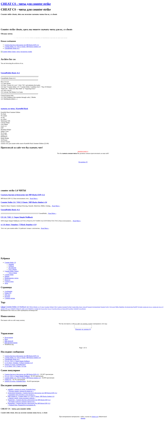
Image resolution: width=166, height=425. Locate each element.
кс (9, 308)
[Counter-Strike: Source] (3, 105)
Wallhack (31, 37)
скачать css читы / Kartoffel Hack (14, 109)
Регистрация (9, 337)
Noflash (54, 37)
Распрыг (7, 296)
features (7, 276)
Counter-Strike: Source (46, 37)
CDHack (11, 266)
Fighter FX (8, 293)
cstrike (22, 308)
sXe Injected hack (96, 307)
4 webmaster (8, 291)
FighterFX (13, 308)
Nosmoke (103, 307)
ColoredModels (82, 308)
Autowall (85, 307)
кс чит (26, 308)
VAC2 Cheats (65, 37)
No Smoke (140, 307)
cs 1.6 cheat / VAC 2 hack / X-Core (15, 366)
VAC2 (56, 37)
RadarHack (121, 307)
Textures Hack (44, 308)
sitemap (83, 418)
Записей (9, 341)
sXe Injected (12, 267)
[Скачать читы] (10, 105)
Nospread (89, 307)
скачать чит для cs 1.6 (158, 307)
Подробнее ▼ (83, 162)
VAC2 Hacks (27, 37)
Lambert (59, 37)
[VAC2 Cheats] (6, 105)
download (64, 307)
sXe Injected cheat (129, 307)
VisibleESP (76, 308)
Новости (7, 280)
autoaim (37, 308)
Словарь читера (10, 298)
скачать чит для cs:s (147, 307)
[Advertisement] (83, 53)
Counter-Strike (37, 37)
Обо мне (7, 295)
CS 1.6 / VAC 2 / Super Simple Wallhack (17, 217)
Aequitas (11, 264)
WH (6, 308)
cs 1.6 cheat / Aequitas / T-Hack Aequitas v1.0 (18, 225)
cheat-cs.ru (95, 416)
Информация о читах (11, 278)
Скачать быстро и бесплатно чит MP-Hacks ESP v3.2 (22, 45)
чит (34, 37)
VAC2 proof (112, 307)
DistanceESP (65, 308)
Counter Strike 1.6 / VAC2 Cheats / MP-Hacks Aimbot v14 (23, 46)
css (8, 308)
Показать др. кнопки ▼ (83, 329)
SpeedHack (70, 308)
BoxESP (135, 307)
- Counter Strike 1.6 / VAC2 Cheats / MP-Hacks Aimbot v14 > (31, 397)
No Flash (61, 37)
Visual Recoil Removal (57, 308)
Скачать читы (21, 37)
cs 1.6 (41, 37)
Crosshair (51, 37)
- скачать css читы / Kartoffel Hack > (22, 390)
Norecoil (50, 308)
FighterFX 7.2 (31, 308)
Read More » (34, 198)
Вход (6, 339)
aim (40, 308)
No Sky (107, 307)
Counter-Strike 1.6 (10, 262)
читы (6, 283)
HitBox (117, 307)
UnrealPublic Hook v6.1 (10, 73)
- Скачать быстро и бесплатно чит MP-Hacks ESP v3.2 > (32, 393)
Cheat (17, 37)
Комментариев (11, 343)
